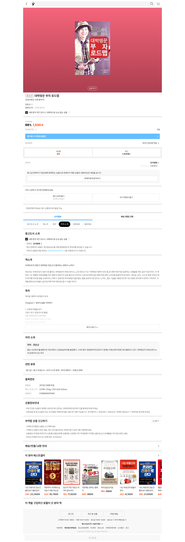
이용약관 (59, 528)
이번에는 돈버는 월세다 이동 (90, 479)
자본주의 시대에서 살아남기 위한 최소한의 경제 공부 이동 (52, 478)
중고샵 (28, 370)
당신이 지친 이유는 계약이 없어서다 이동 (71, 478)
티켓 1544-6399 (82, 520)
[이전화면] (26, 3)
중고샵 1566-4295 (98, 520)
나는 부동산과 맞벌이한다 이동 (128, 478)
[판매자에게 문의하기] (56, 250)
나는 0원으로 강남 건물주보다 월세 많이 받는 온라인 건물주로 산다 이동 (33, 478)
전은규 (27, 104)
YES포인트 (29, 129)
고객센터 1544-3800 (66, 520)
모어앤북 (36, 243)
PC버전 (93, 528)
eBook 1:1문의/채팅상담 (116, 520)
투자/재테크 (66, 370)
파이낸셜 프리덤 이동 (109, 478)
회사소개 (101, 528)
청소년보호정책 (83, 528)
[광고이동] (151, 3)
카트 (158, 4)
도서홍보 (121, 528)
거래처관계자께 (111, 528)
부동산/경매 (77, 370)
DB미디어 (29, 107)
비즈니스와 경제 (52, 370)
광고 (127, 528)
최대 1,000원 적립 (149, 143)
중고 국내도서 (38, 370)
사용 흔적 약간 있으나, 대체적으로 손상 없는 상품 (48, 112)
